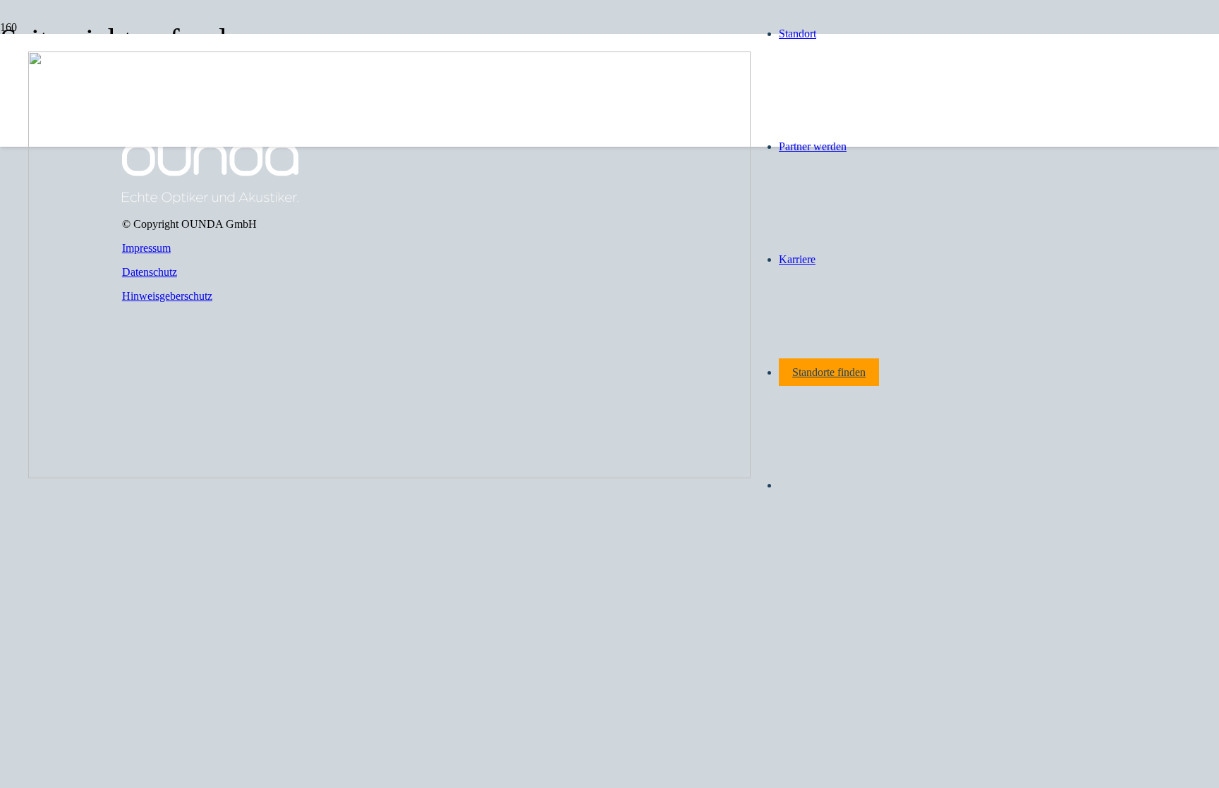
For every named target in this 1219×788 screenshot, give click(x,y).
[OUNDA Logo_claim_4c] (389, 474)
